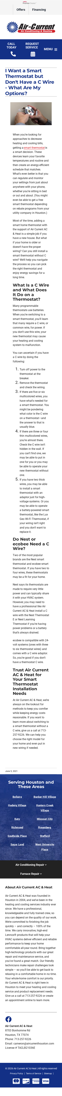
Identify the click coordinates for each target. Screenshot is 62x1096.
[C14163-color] (31, 19)
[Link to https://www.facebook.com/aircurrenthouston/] (8, 1019)
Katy (17, 819)
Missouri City (45, 819)
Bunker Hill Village (45, 796)
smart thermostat (34, 147)
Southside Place (17, 836)
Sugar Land (17, 844)
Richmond (17, 827)
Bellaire (17, 796)
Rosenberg (44, 827)
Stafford (45, 836)
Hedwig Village (17, 805)
